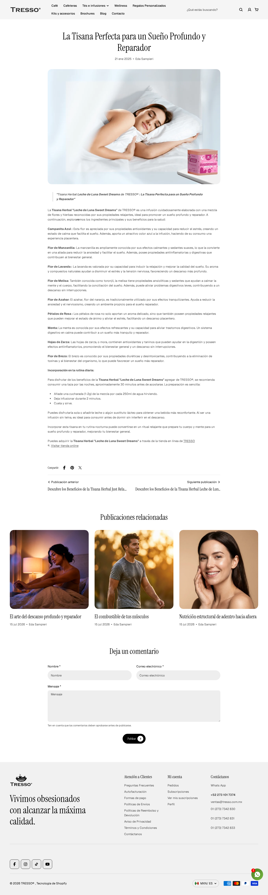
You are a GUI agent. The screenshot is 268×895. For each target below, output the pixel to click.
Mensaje (54, 686)
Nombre (54, 666)
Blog (103, 13)
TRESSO (189, 441)
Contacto (118, 13)
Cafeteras (70, 5)
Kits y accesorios (63, 13)
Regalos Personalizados (149, 5)
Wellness (120, 5)
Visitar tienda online (64, 446)
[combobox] (215, 9)
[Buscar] (241, 9)
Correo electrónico (150, 666)
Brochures (87, 13)
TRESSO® (28, 883)
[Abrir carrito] (256, 9)
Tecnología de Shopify (51, 883)
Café (54, 5)
